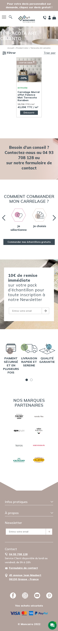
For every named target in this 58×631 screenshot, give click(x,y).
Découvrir (29, 112)
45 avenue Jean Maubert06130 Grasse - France (25, 577)
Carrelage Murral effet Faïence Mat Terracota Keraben (28, 96)
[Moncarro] (26, 18)
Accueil (10, 48)
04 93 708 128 (18, 554)
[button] (26, 380)
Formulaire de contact (23, 567)
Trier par (50, 53)
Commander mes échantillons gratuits (29, 241)
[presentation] (3, 218)
